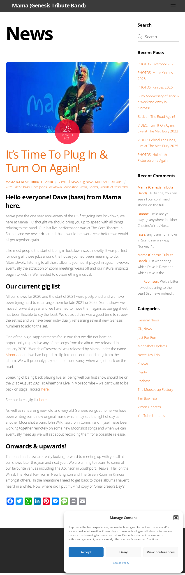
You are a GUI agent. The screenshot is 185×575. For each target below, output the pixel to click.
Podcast (144, 381)
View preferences (161, 552)
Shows (93, 187)
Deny (123, 552)
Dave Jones (39, 187)
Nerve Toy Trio (149, 354)
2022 (18, 187)
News (83, 187)
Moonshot (70, 187)
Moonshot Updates (109, 182)
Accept (86, 552)
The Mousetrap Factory (155, 389)
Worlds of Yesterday (114, 187)
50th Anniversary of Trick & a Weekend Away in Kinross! (158, 102)
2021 (9, 187)
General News (69, 182)
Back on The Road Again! (156, 116)
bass (26, 187)
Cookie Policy (121, 563)
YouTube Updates (151, 415)
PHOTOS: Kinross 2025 (155, 87)
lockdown (55, 187)
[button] (176, 517)
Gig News (87, 182)
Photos (143, 363)
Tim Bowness (147, 398)
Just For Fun (147, 337)
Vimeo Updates (149, 407)
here (45, 389)
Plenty (142, 372)
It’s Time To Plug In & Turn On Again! (56, 161)
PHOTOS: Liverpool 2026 (157, 64)
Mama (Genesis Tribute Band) (29, 182)
